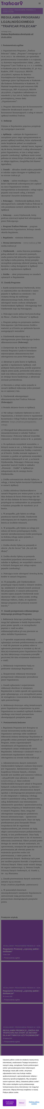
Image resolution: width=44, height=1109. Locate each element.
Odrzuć (21, 1103)
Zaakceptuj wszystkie (10, 1103)
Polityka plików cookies (34, 1103)
